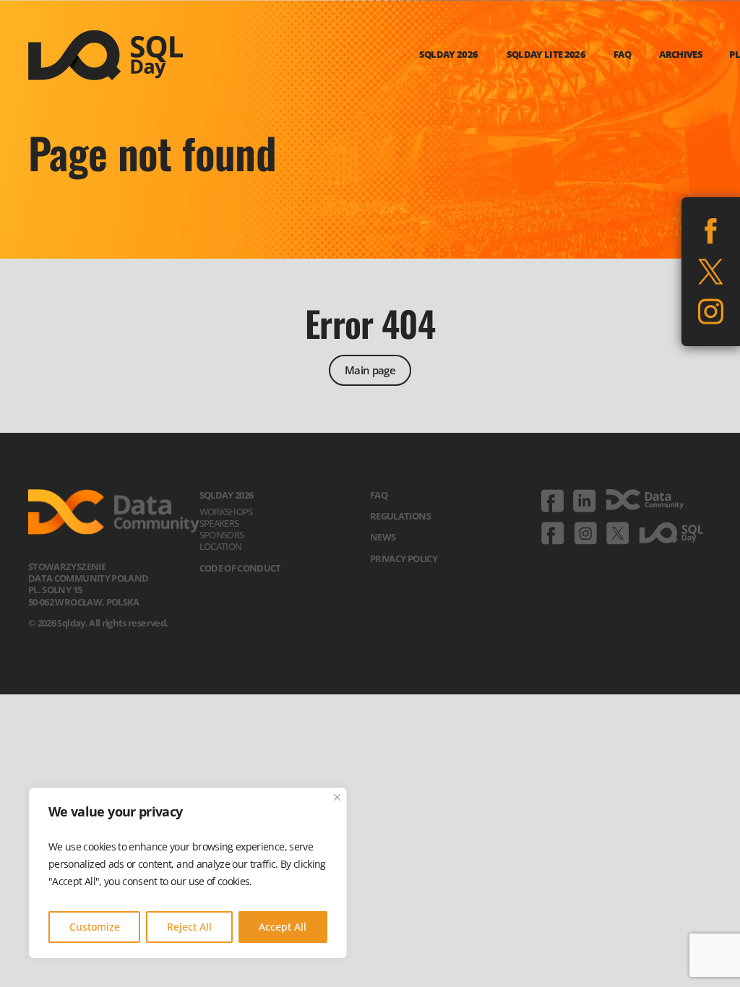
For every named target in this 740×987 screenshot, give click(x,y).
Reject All (189, 927)
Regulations (400, 515)
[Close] (337, 797)
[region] (188, 873)
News (382, 536)
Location (220, 546)
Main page (370, 370)
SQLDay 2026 (226, 494)
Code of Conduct (240, 567)
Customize (94, 927)
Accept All (282, 927)
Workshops (226, 511)
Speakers (219, 523)
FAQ (378, 494)
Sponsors (221, 534)
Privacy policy (403, 558)
